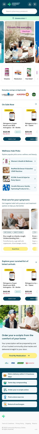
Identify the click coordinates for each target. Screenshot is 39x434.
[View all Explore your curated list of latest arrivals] (36, 262)
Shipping (28, 423)
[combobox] (19, 11)
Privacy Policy (20, 423)
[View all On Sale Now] (36, 104)
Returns (34, 423)
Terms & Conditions (8, 423)
